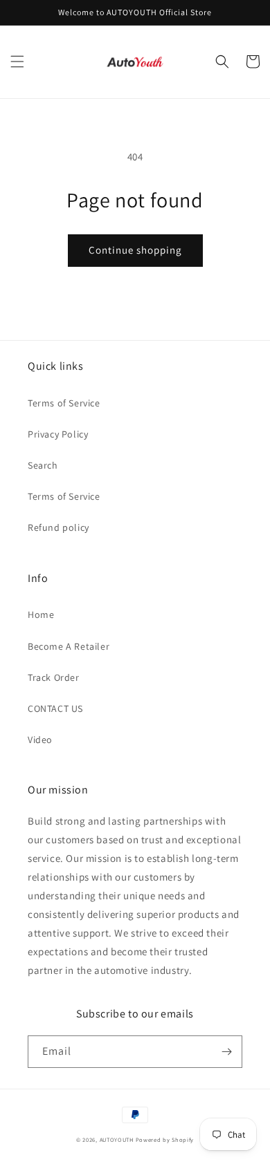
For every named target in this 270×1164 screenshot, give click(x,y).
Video (40, 739)
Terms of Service (64, 403)
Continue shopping (135, 249)
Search (43, 465)
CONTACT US (55, 708)
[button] (17, 61)
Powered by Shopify (165, 1139)
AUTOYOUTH (118, 1139)
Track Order (54, 677)
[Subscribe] (226, 1051)
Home (41, 614)
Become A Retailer (68, 646)
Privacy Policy (58, 434)
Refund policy (58, 527)
